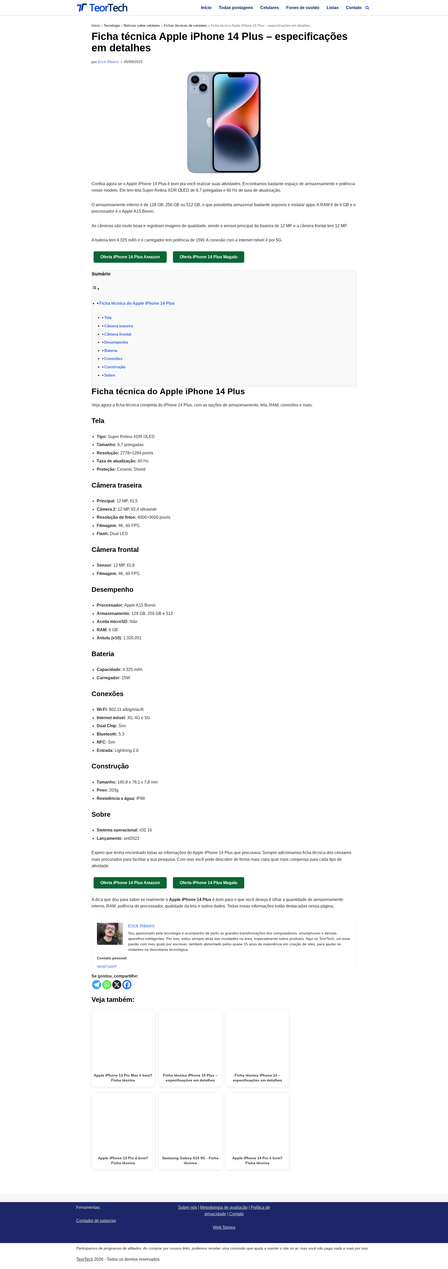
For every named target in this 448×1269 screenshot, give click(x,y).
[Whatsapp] (106, 984)
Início (206, 7)
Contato (354, 7)
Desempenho (116, 342)
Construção (114, 367)
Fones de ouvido (302, 7)
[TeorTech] (102, 7)
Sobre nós (187, 1207)
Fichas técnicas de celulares (185, 25)
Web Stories (224, 1227)
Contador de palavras (96, 1220)
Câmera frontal (117, 334)
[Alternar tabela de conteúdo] (96, 289)
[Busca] (367, 8)
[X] (116, 984)
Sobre (109, 375)
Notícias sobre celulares (142, 25)
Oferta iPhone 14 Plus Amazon (130, 257)
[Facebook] (126, 984)
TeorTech (84, 1259)
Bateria (110, 350)
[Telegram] (96, 984)
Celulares (269, 7)
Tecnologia (112, 25)
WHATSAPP (107, 967)
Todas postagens (236, 7)
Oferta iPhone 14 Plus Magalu (208, 257)
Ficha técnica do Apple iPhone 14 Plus (137, 303)
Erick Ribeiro (108, 62)
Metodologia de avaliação (224, 1207)
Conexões (113, 358)
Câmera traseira (118, 326)
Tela (107, 317)
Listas (333, 7)
